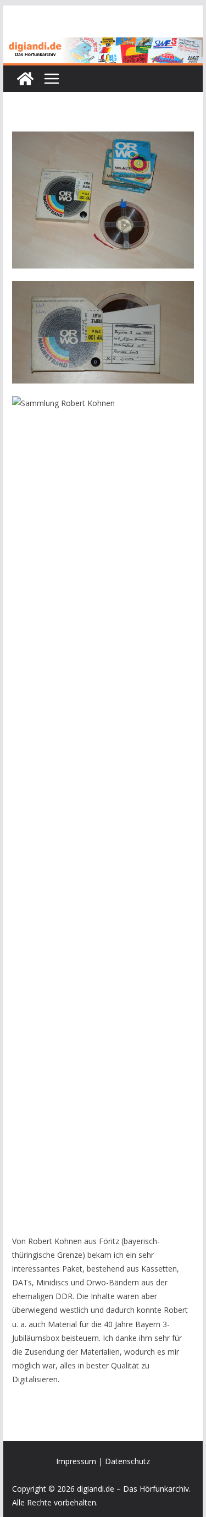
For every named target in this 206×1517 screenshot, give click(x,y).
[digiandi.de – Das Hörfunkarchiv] (25, 78)
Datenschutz (127, 1461)
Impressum (76, 1461)
